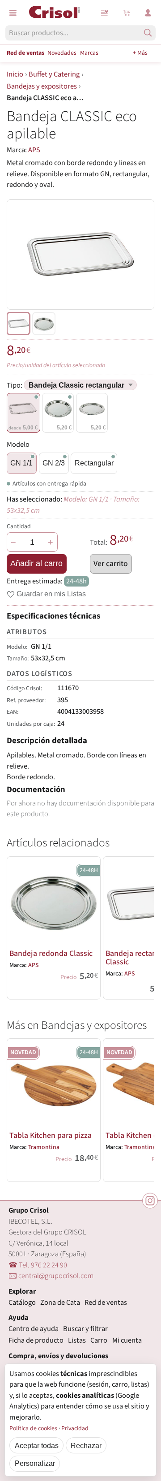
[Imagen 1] (43, 323)
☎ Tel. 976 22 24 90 (37, 1265)
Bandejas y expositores (42, 86)
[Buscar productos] (148, 32)
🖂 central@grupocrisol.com (50, 1276)
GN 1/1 (21, 463)
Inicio (15, 74)
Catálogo (22, 1302)
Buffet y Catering (54, 74)
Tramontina (43, 1147)
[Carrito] (126, 13)
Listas (105, 13)
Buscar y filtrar (85, 1328)
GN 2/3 (53, 463)
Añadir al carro (36, 563)
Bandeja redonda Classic (51, 953)
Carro (98, 1340)
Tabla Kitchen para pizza (50, 1135)
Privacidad (75, 1428)
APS (34, 150)
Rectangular (94, 463)
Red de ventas (25, 53)
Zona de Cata (60, 1302)
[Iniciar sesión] (148, 13)
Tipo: (15, 385)
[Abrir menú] (13, 13)
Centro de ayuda (33, 1328)
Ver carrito (110, 563)
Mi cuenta (127, 1340)
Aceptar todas (37, 1445)
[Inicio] (54, 12)
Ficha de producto (36, 1340)
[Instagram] (150, 1201)
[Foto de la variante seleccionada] (18, 323)
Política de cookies (33, 1428)
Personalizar (35, 1463)
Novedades (61, 53)
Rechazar (86, 1445)
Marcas (89, 53)
